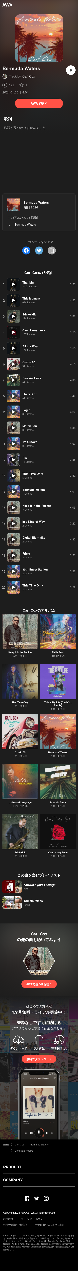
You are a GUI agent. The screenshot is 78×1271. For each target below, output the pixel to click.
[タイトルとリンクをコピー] (52, 250)
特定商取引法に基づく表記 (49, 1224)
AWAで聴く (39, 103)
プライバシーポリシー (33, 1218)
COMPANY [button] (13, 1180)
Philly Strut (58, 652)
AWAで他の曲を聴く (39, 984)
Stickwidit (20, 852)
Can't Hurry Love (58, 852)
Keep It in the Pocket (20, 652)
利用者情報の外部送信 (15, 1224)
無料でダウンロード (39, 1059)
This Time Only (20, 702)
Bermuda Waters (36, 202)
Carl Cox (28, 76)
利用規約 (8, 1218)
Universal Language (20, 802)
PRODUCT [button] (12, 1167)
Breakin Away (58, 802)
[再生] (71, 70)
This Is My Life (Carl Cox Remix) (58, 703)
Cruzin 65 (20, 752)
